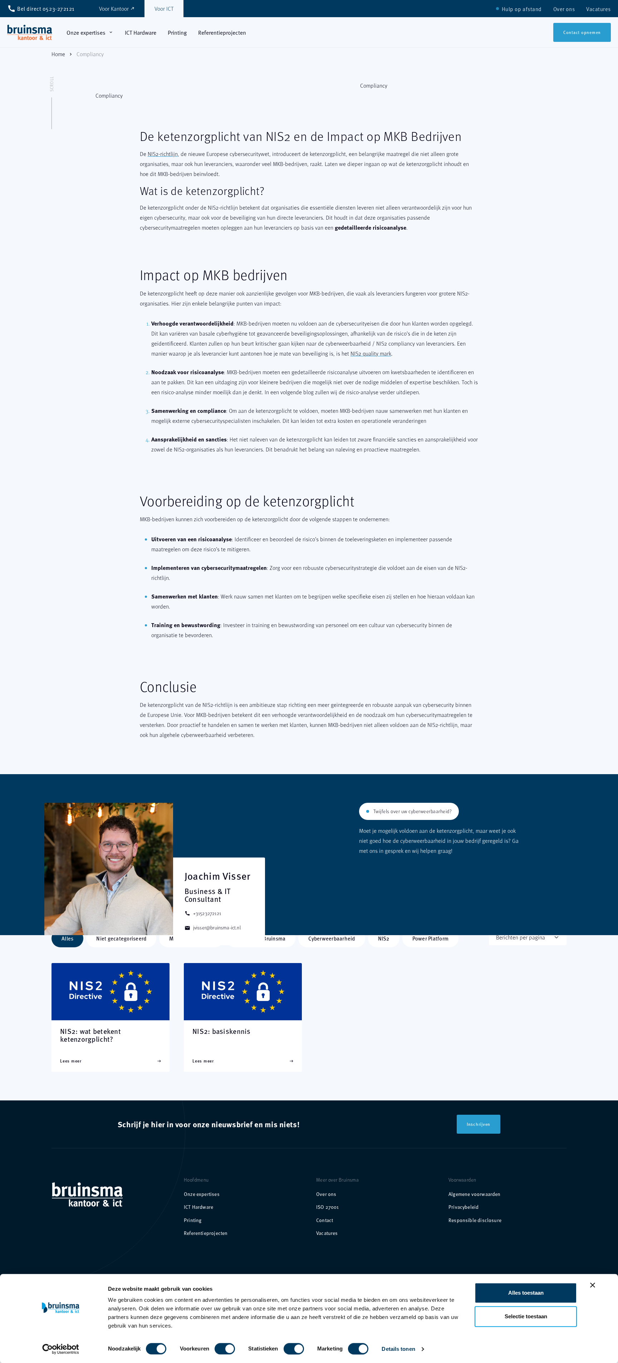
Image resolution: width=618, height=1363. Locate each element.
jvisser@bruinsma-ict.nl (213, 927)
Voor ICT (163, 8)
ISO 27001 (327, 1206)
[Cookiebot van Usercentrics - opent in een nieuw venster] (60, 1349)
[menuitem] (522, 8)
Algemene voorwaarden (474, 1194)
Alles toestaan (526, 1293)
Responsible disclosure (474, 1220)
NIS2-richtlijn (163, 153)
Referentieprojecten (205, 1233)
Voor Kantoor (117, 8)
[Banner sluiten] (592, 1285)
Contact (324, 1220)
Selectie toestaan (526, 1316)
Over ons (326, 1194)
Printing (192, 1220)
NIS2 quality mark (370, 353)
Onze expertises (202, 1194)
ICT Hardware (198, 1206)
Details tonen (398, 1349)
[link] (29, 32)
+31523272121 (203, 913)
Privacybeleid (463, 1206)
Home (58, 54)
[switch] (217, 1346)
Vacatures (327, 1233)
